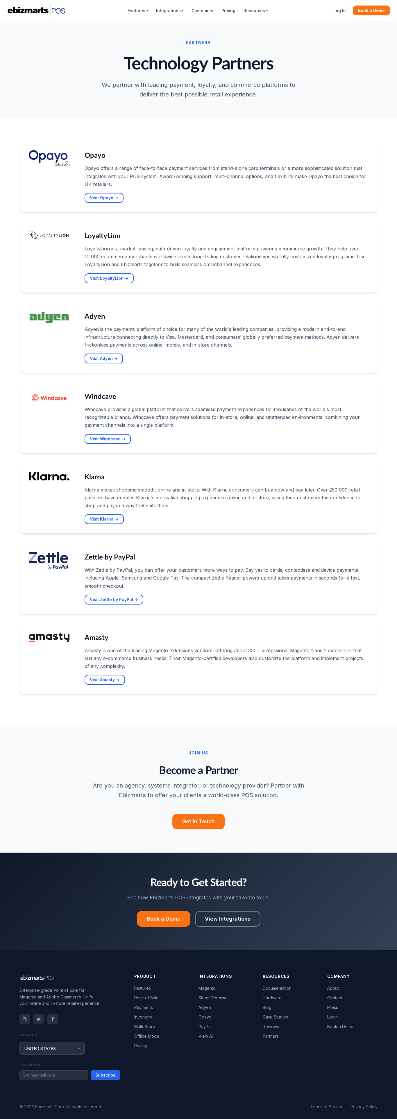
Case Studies (275, 1016)
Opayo (205, 1016)
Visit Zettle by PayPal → (114, 599)
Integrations (169, 10)
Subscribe (105, 1075)
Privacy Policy (364, 1106)
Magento (207, 988)
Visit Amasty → (105, 679)
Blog (267, 1007)
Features (138, 10)
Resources (256, 10)
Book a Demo (371, 10)
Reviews (271, 1026)
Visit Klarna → (104, 519)
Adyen (205, 1007)
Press (332, 1007)
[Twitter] (38, 1019)
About (333, 988)
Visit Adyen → (104, 358)
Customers (202, 10)
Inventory (143, 1016)
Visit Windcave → (108, 438)
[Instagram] (24, 1019)
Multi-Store (144, 1026)
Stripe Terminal (213, 997)
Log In (339, 10)
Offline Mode (146, 1036)
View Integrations (228, 919)
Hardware (272, 997)
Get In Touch (198, 821)
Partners (271, 1036)
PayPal (205, 1026)
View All (206, 1036)
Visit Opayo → (104, 197)
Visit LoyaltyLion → (109, 278)
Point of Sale (146, 997)
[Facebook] (52, 1019)
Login (332, 1016)
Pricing (228, 10)
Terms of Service (327, 1106)
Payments (143, 1007)
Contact (334, 997)
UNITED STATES (40, 1048)
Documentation (277, 988)
